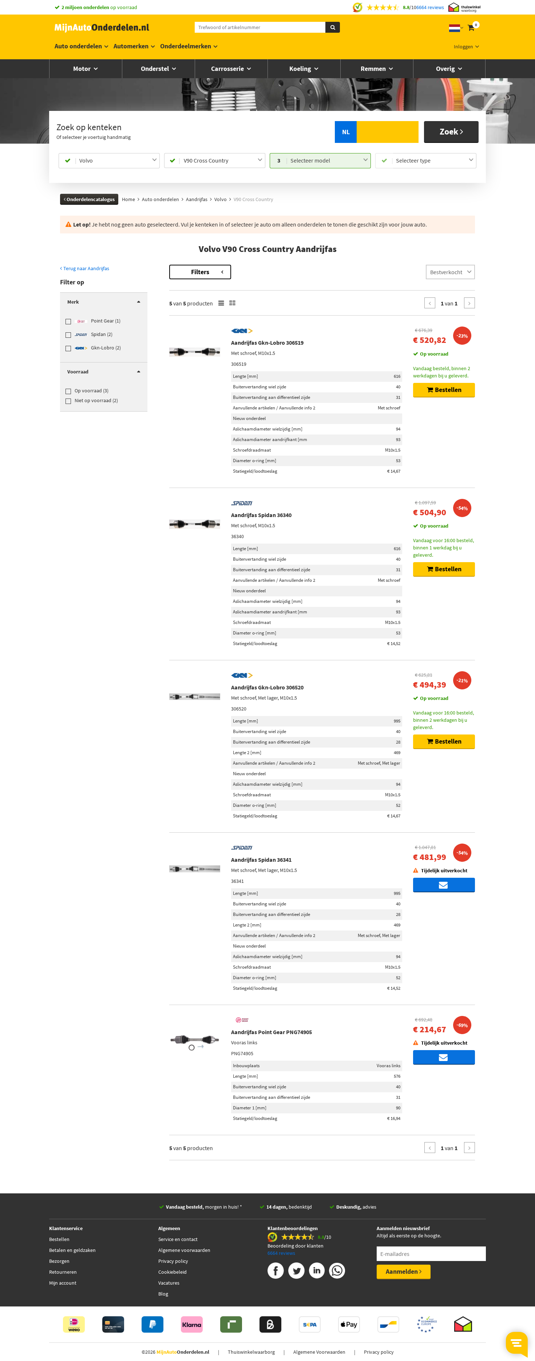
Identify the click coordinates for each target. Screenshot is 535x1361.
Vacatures (168, 1283)
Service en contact (178, 1239)
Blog (163, 1293)
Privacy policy (173, 1261)
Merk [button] (73, 302)
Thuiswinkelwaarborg (251, 1352)
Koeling (301, 68)
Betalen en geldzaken (72, 1250)
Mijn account (62, 1283)
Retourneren (63, 1272)
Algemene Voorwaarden (319, 1352)
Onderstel (155, 68)
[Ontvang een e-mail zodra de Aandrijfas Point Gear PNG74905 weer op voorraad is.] (444, 1057)
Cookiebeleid (172, 1272)
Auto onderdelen (78, 46)
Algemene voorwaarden (184, 1250)
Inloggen (463, 46)
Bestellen (59, 1239)
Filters (200, 272)
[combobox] (118, 160)
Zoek (450, 131)
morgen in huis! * (204, 1207)
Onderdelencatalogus (90, 199)
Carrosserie (228, 68)
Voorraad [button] (77, 371)
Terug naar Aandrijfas (85, 268)
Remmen (374, 68)
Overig (446, 68)
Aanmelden (402, 1271)
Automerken (131, 46)
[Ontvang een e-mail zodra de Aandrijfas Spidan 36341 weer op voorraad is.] (444, 885)
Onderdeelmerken (185, 46)
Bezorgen (59, 1261)
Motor (82, 68)
